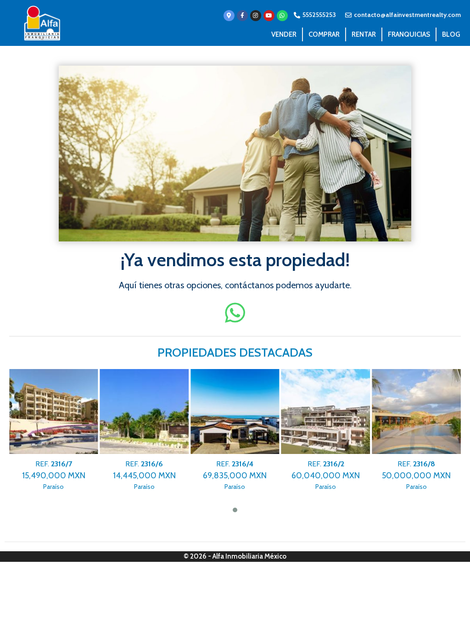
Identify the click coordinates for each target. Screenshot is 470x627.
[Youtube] (268, 15)
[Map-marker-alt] (229, 15)
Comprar (324, 34)
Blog (451, 34)
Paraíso (53, 475)
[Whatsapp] (282, 15)
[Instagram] (255, 15)
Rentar (364, 34)
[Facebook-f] (242, 15)
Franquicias (409, 34)
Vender (284, 34)
